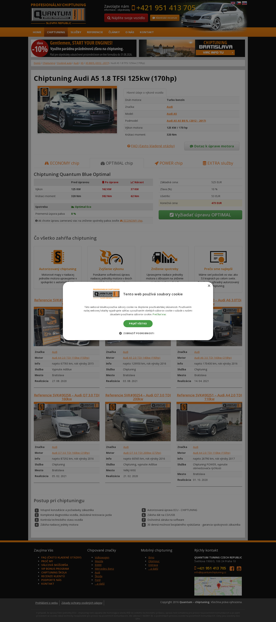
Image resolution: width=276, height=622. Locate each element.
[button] (138, 333)
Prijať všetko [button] (138, 323)
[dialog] (138, 311)
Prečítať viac (159, 314)
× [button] (208, 285)
